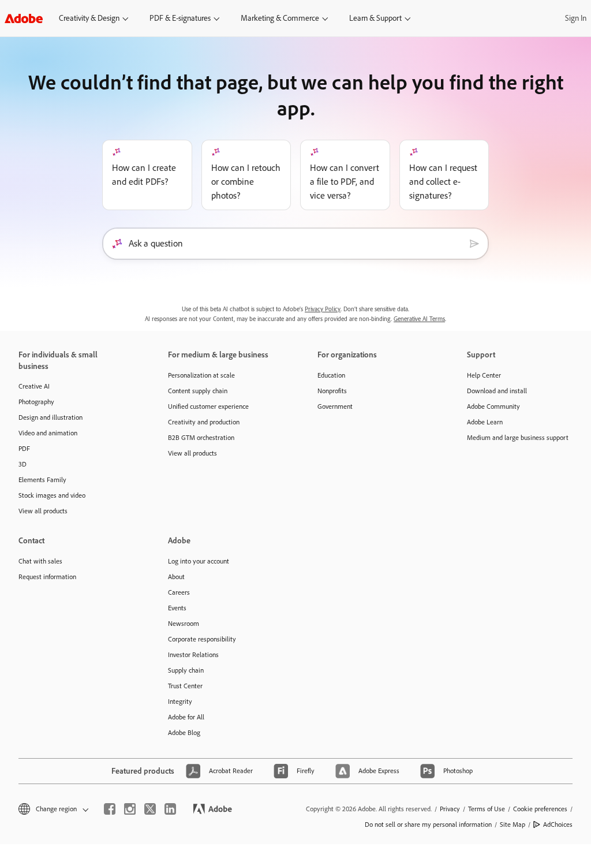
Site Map (512, 824)
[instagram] (130, 809)
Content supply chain (197, 391)
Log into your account (198, 561)
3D (22, 464)
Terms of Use (486, 809)
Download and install (497, 391)
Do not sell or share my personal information (428, 824)
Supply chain (186, 670)
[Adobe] (23, 18)
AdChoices (558, 824)
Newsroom (183, 624)
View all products (43, 511)
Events (177, 608)
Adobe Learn (485, 422)
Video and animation (47, 433)
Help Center (484, 375)
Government (335, 406)
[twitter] (150, 809)
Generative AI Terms (419, 319)
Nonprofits (332, 391)
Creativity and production (204, 422)
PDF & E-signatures (180, 18)
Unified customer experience (208, 406)
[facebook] (109, 809)
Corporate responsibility (202, 639)
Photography (36, 402)
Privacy (450, 809)
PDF (24, 449)
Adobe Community (493, 406)
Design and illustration (50, 417)
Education (331, 375)
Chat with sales (40, 561)
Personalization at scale (201, 375)
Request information (47, 577)
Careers (179, 592)
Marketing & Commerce (280, 18)
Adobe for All (186, 717)
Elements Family (42, 480)
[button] (52, 809)
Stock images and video (51, 495)
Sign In (575, 18)
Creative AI (34, 386)
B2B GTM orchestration (201, 438)
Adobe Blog (184, 733)
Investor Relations (193, 655)
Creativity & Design (89, 18)
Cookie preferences (540, 809)
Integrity (180, 701)
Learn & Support (375, 18)
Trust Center (185, 686)
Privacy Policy (323, 309)
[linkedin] (170, 809)
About (176, 577)
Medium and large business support (517, 438)
